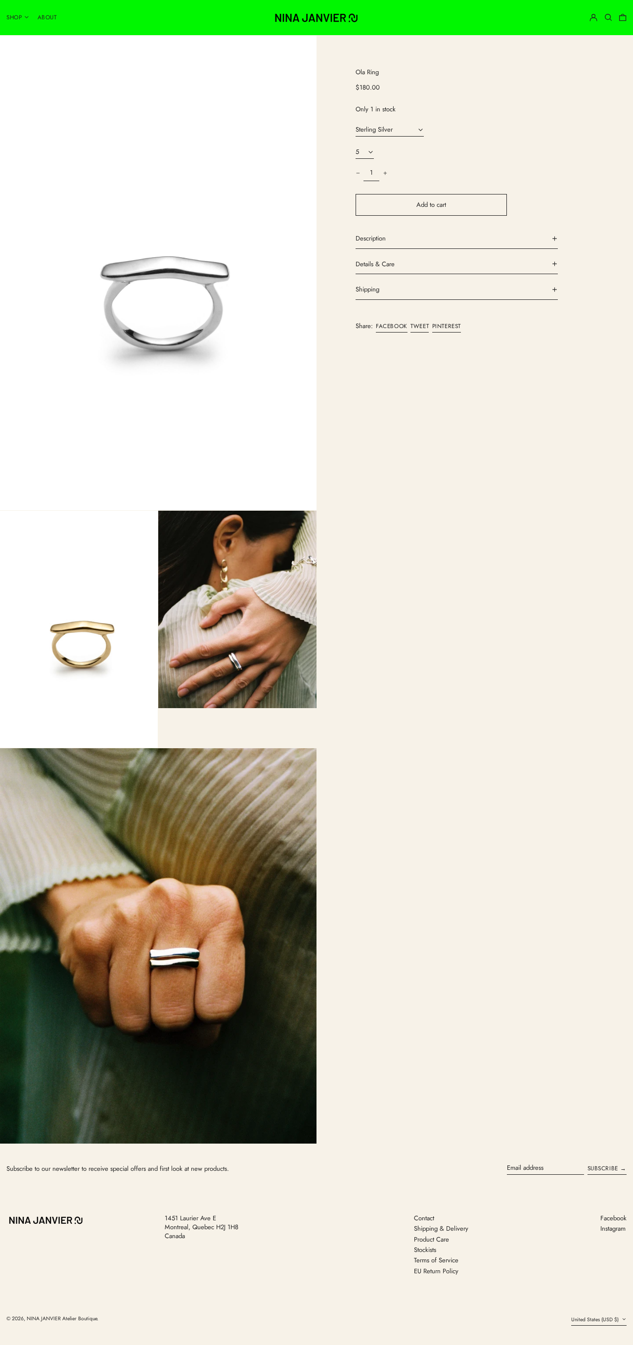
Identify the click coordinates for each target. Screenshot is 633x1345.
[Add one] (385, 173)
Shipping (367, 289)
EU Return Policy (436, 1271)
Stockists (425, 1249)
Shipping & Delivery (441, 1228)
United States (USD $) (595, 1319)
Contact (424, 1218)
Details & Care (375, 263)
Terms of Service (436, 1260)
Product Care (431, 1239)
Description (371, 238)
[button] (608, 17)
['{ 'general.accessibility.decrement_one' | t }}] (357, 173)
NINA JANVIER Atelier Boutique (62, 1318)
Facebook (613, 1218)
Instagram (613, 1228)
